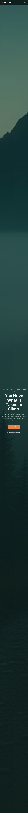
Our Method (14, 427)
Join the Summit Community (14, 432)
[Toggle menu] (24, 2)
